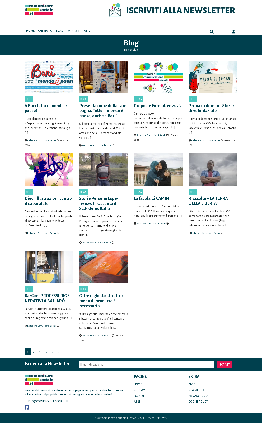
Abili (87, 30)
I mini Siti (73, 30)
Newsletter (197, 390)
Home (30, 30)
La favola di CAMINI (152, 198)
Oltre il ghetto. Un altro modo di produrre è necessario (101, 300)
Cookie (141, 418)
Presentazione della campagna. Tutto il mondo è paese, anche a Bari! (103, 110)
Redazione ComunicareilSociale (42, 140)
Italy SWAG (161, 418)
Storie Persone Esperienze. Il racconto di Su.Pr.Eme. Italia (98, 203)
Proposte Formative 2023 (157, 105)
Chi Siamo (45, 30)
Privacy (131, 418)
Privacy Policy (199, 395)
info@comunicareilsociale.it (47, 401)
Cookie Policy (198, 401)
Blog (59, 30)
